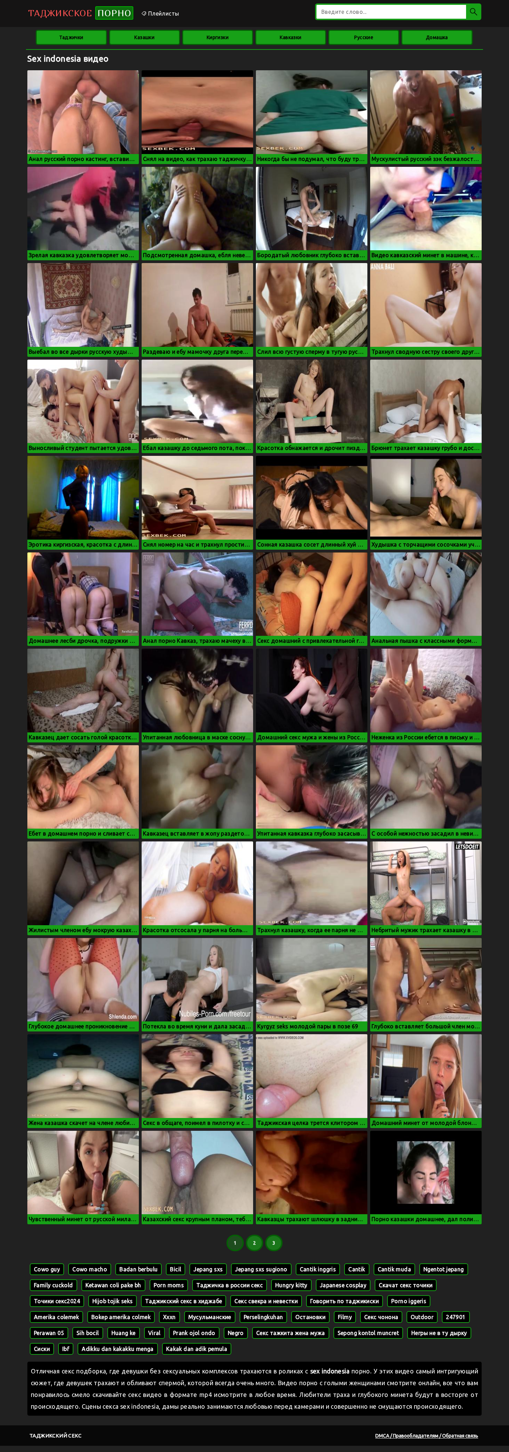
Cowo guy (47, 1269)
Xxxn (169, 1317)
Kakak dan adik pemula (196, 1349)
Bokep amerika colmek (121, 1317)
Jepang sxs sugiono (261, 1269)
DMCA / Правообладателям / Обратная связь (426, 1436)
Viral (154, 1333)
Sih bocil (88, 1333)
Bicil (175, 1269)
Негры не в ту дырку (439, 1333)
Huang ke (123, 1333)
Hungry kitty (291, 1285)
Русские (363, 37)
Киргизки (218, 37)
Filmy (345, 1317)
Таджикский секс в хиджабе (183, 1301)
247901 (455, 1317)
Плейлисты (162, 13)
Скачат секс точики (405, 1285)
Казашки (144, 37)
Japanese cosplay (343, 1285)
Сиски (42, 1349)
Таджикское (79, 13)
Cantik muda (394, 1269)
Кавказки (290, 37)
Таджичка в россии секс (229, 1285)
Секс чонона (381, 1317)
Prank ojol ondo (194, 1333)
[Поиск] (473, 11)
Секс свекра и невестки (266, 1301)
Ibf (65, 1349)
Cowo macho (89, 1269)
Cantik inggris (318, 1269)
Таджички (71, 37)
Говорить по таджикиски (344, 1301)
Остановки (310, 1317)
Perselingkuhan (263, 1317)
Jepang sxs (208, 1269)
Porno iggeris (408, 1301)
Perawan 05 (49, 1333)
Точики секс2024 (57, 1301)
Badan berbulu (138, 1269)
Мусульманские (209, 1317)
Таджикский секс (55, 1436)
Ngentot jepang (443, 1269)
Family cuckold (53, 1285)
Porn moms (169, 1285)
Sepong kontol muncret (368, 1333)
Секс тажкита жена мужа (290, 1333)
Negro (236, 1333)
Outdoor (422, 1317)
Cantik (356, 1269)
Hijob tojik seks (112, 1301)
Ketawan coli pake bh (113, 1285)
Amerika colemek (56, 1317)
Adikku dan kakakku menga (118, 1349)
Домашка (437, 37)
